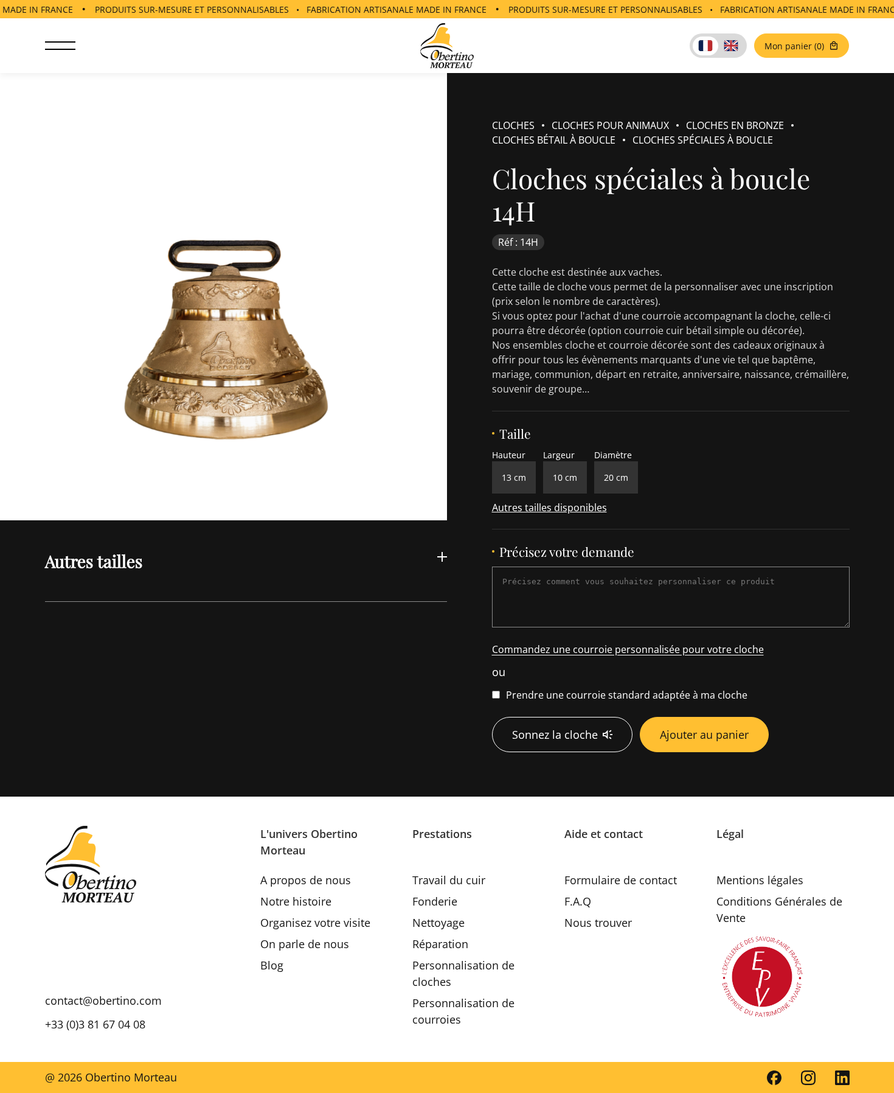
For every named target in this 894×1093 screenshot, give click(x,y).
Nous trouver (598, 922)
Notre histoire (295, 901)
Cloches (513, 125)
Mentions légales (759, 880)
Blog (271, 965)
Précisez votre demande (566, 551)
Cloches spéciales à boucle (702, 140)
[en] (731, 46)
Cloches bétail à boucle (553, 140)
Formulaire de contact (620, 880)
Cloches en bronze (735, 125)
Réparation (440, 944)
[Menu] (60, 46)
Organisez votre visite (315, 922)
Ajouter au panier (704, 734)
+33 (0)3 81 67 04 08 (95, 1024)
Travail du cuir (448, 880)
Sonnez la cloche (555, 734)
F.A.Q (577, 901)
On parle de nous (304, 944)
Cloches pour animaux (610, 125)
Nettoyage (438, 922)
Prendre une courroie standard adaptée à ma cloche (626, 695)
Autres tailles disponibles (549, 507)
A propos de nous (305, 880)
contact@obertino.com (103, 1000)
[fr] (705, 46)
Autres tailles (93, 561)
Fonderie (434, 901)
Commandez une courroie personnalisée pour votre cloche (628, 649)
